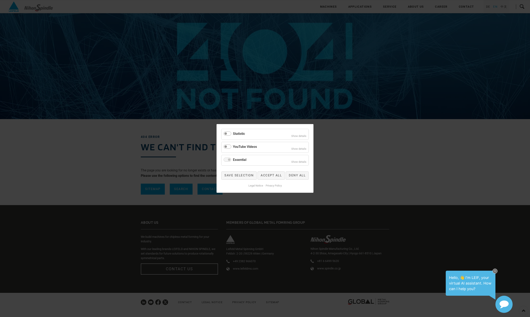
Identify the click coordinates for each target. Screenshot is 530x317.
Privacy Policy (274, 185)
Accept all (271, 175)
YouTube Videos (245, 147)
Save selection (239, 175)
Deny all (297, 175)
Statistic (239, 134)
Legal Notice (255, 185)
